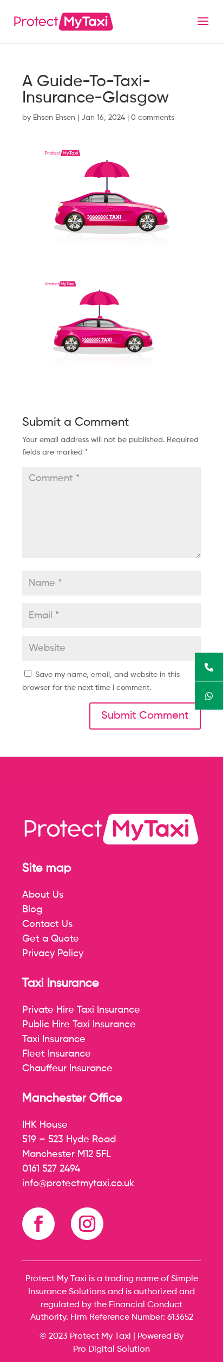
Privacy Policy (52, 953)
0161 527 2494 (51, 1169)
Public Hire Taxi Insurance (79, 1025)
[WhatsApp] (209, 695)
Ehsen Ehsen (54, 118)
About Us (42, 895)
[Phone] (209, 667)
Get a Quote (50, 939)
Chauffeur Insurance (67, 1068)
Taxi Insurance (54, 1039)
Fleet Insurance (56, 1054)
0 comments (152, 118)
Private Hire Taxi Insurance (81, 1010)
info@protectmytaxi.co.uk (78, 1183)
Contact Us (47, 924)
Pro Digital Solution (111, 1349)
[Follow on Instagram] (87, 1223)
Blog (32, 910)
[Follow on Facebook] (38, 1223)
